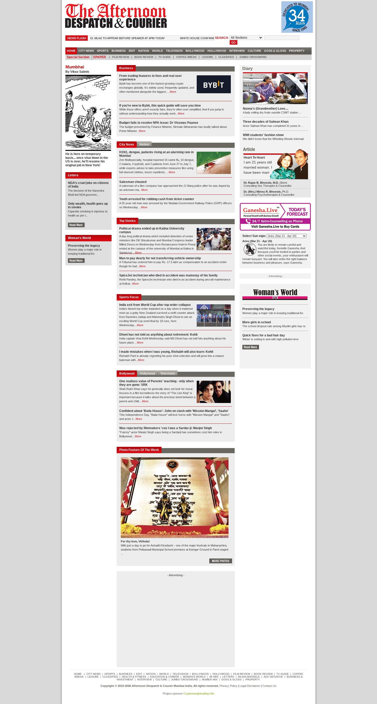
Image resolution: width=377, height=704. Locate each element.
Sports (102, 50)
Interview (237, 50)
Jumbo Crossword (253, 57)
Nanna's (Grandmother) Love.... (265, 108)
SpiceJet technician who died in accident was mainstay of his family (168, 275)
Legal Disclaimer (250, 685)
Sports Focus (129, 297)
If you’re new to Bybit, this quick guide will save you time (160, 105)
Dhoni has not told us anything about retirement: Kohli (158, 334)
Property (296, 50)
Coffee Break (186, 57)
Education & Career (164, 676)
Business (118, 50)
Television (174, 50)
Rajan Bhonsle (249, 676)
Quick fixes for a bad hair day (263, 335)
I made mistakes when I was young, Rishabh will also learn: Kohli (166, 352)
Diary (247, 68)
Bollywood (195, 50)
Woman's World (194, 676)
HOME (71, 50)
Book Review (144, 57)
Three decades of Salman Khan (266, 121)
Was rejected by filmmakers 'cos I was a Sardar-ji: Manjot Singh (165, 428)
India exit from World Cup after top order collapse (155, 305)
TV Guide (164, 57)
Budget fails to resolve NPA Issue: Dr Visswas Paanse (158, 123)
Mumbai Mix (209, 679)
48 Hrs (214, 676)
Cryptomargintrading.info (198, 693)
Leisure (207, 57)
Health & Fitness (134, 676)
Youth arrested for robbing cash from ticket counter (156, 199)
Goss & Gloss (275, 50)
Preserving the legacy (84, 245)
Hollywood (217, 50)
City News (126, 144)
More (173, 91)
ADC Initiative (273, 676)
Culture (254, 50)
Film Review (121, 57)
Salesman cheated (132, 182)
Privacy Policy (228, 685)
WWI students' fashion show (263, 135)
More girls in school (256, 322)
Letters (228, 676)
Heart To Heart (254, 157)
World (157, 50)
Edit (132, 50)
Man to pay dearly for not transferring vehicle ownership (160, 258)
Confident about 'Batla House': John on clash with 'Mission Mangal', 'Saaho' (174, 411)
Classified (226, 57)
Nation (144, 50)
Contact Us (269, 685)
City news (86, 50)
